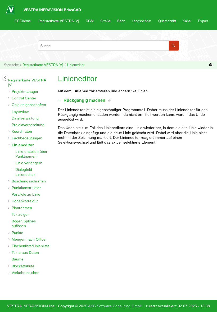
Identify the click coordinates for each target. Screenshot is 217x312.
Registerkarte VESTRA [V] (58, 21)
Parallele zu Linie (26, 194)
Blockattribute (23, 266)
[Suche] (174, 45)
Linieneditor (75, 65)
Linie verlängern (28, 163)
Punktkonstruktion (27, 188)
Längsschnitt (141, 21)
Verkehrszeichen (25, 272)
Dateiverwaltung (25, 118)
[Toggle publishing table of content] (5, 77)
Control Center (24, 98)
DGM (90, 21)
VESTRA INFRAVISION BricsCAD (52, 10)
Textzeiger (20, 214)
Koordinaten (22, 131)
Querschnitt (167, 21)
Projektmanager (25, 91)
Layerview (20, 111)
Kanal (187, 21)
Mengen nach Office (29, 239)
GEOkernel (23, 21)
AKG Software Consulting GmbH (115, 306)
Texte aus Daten (25, 252)
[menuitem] (23, 21)
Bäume (18, 259)
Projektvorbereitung (28, 125)
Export (203, 21)
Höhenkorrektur (25, 201)
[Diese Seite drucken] (211, 65)
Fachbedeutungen (27, 138)
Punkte (17, 233)
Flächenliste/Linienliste (30, 246)
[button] (6, 80)
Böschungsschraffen (29, 181)
